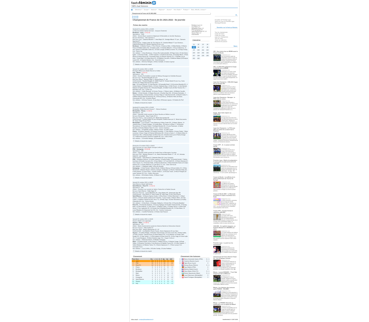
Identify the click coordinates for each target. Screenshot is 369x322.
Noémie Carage (174, 241)
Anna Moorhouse (147, 53)
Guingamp (140, 149)
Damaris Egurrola (151, 44)
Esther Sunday (156, 248)
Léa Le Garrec (148, 118)
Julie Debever (169, 131)
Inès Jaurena (149, 37)
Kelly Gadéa (147, 227)
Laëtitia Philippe (144, 232)
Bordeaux (136, 32)
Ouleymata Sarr (173, 192)
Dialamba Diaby (156, 157)
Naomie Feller (148, 79)
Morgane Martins (148, 86)
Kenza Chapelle (154, 136)
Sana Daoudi (146, 157)
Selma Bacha (142, 56)
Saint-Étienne (137, 186)
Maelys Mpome (178, 122)
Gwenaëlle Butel (164, 84)
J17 (194, 55)
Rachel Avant (148, 234)
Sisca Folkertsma (179, 48)
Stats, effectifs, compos (198, 9)
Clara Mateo (162, 192)
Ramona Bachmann (161, 162)
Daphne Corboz (162, 206)
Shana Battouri (159, 234)
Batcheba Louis (137, 89)
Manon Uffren (176, 197)
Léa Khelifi (142, 156)
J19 (203, 55)
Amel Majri (158, 39)
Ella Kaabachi (156, 236)
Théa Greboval (142, 206)
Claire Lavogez (160, 49)
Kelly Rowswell (147, 91)
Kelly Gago (151, 191)
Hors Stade (177, 9)
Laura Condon (155, 194)
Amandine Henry (154, 56)
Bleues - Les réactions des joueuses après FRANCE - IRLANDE (224, 288)
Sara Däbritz (158, 161)
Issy (134, 72)
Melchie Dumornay (148, 96)
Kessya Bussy (159, 79)
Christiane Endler (143, 54)
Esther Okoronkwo (175, 199)
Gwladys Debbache (157, 203)
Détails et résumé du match (143, 64)
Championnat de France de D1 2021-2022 (144, 13)
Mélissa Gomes (170, 49)
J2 (198, 44)
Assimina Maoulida (178, 84)
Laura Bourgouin (141, 238)
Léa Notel (157, 100)
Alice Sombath (159, 61)
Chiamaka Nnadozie (146, 205)
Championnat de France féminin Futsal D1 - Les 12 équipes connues (224, 257)
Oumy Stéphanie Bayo (161, 86)
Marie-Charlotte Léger (154, 238)
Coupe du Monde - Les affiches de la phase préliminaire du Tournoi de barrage (224, 178)
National (153, 9)
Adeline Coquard (143, 199)
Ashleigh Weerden (158, 126)
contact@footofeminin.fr (146, 319)
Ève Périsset (156, 42)
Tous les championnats (221, 32)
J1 (194, 44)
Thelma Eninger (181, 135)
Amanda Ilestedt (177, 159)
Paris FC (145, 186)
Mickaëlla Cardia (147, 49)
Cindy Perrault (146, 168)
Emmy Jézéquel (156, 170)
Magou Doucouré (145, 82)
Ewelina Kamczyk (168, 119)
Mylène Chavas (146, 46)
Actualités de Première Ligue (223, 20)
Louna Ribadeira (150, 192)
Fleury (143, 111)
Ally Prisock (173, 86)
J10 (198, 50)
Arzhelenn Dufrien (148, 175)
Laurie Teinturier (137, 173)
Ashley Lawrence (155, 159)
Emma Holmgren (148, 61)
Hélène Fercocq (163, 241)
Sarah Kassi (136, 135)
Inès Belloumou (155, 122)
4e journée (135, 16)
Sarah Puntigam (147, 124)
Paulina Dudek (166, 159)
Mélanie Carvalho (180, 91)
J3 (203, 44)
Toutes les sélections (221, 40)
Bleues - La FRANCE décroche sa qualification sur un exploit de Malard (224, 303)
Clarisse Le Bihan (169, 124)
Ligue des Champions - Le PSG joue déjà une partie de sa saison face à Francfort (224, 129)
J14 (198, 53)
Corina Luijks (184, 236)
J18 (198, 55)
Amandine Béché (160, 138)
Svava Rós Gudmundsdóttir (161, 53)
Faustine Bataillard (179, 203)
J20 (207, 55)
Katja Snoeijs (183, 49)
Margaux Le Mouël (169, 170)
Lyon (141, 32)
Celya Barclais (154, 84)
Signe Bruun (150, 58)
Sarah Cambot (157, 171)
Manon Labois (169, 91)
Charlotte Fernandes (157, 131)
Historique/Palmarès (220, 23)
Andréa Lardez (146, 42)
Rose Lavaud (175, 245)
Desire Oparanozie (149, 229)
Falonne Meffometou (155, 133)
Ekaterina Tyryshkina (145, 243)
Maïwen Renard (148, 154)
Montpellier (136, 111)
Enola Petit (168, 203)
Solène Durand (143, 241)
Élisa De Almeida (158, 166)
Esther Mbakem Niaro (146, 128)
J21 (194, 58)
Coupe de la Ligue (220, 35)
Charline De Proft (179, 100)
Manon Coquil (159, 175)
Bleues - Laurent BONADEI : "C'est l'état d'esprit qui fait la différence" (225, 272)
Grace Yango (138, 121)
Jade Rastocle (169, 95)
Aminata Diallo (149, 162)
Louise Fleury (147, 171)
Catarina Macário (148, 39)
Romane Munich (147, 239)
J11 (203, 50)
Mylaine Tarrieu (149, 245)
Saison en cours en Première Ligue (224, 21)
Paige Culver (175, 53)
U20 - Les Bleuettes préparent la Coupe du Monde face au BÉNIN (224, 67)
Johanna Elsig (136, 124)
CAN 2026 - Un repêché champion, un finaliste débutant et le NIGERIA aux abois (224, 227)
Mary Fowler (150, 116)
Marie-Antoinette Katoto (164, 154)
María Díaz (158, 135)
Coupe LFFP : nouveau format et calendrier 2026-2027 (223, 211)
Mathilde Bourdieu (166, 208)
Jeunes (169, 9)
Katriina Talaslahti (145, 131)
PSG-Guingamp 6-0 (197, 30)
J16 (207, 53)
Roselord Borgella (147, 77)
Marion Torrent (159, 129)
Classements (195, 34)
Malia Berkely (176, 46)
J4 (207, 44)
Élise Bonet (146, 194)
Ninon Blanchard (173, 196)
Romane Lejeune (167, 100)
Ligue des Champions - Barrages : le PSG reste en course (224, 98)
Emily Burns (146, 203)
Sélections (138, 9)
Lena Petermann (172, 126)
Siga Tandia (145, 236)
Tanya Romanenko (138, 95)
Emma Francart (147, 100)
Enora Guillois (176, 168)
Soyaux (135, 222)
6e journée (135, 18)
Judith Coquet (169, 129)
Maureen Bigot (148, 135)
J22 (198, 58)
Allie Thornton (178, 88)
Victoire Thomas (158, 91)
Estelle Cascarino (145, 161)
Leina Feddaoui (167, 248)
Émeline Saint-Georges (158, 232)
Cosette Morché (142, 84)
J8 (207, 47)
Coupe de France (219, 34)
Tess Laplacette (142, 208)
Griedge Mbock (169, 39)
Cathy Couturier (138, 234)
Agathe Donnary (143, 88)
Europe (146, 9)
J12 (207, 50)
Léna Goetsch (153, 241)
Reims (139, 72)
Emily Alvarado (143, 93)
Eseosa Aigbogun (159, 205)
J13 (194, 53)
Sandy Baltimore (146, 164)
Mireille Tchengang (160, 239)
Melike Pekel (137, 96)
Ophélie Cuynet (166, 243)
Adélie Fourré (158, 81)
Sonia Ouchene (149, 95)
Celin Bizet (157, 164)
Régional (161, 9)
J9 (194, 50)
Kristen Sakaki (143, 197)
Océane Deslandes (179, 93)
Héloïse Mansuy (165, 168)
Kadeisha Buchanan (138, 44)
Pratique (185, 9)
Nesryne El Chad (154, 197)
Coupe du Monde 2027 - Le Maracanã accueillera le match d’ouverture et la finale (224, 195)
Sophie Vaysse (173, 206)
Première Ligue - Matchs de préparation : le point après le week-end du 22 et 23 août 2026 (225, 162)
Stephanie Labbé (147, 166)
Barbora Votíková (143, 159)
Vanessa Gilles (166, 46)
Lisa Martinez (146, 231)
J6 (198, 47)
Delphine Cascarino (164, 58)
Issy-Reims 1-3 (196, 26)
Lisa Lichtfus (146, 248)
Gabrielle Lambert (148, 129)
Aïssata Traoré (169, 171)
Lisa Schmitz (146, 122)
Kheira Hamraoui (181, 161)
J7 (203, 47)
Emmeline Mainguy (148, 138)
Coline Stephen (180, 243)
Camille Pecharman (148, 212)
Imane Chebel (179, 131)
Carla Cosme (170, 232)
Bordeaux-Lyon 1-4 (197, 25)
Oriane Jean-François (162, 212)
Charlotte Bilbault (168, 42)
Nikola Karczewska (161, 118)
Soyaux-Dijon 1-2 (196, 33)
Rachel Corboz (182, 95)
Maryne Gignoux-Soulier (151, 196)
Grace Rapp (159, 95)
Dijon (140, 222)
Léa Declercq (156, 243)
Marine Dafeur (182, 133)
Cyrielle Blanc (158, 124)
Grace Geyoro (136, 162)
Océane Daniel (169, 81)
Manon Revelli (155, 168)
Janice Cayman (170, 61)
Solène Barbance (137, 245)
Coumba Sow (155, 208)
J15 (203, 53)
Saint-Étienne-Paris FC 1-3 (199, 31)
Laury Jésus (153, 199)
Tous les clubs (219, 38)
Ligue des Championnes (221, 37)
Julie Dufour (184, 53)
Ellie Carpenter (155, 54)
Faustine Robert (147, 119)
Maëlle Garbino (142, 48)
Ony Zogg (175, 236)
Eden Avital (165, 236)
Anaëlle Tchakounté (172, 205)
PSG (134, 149)
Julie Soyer (152, 206)
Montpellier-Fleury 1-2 (198, 28)
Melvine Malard (176, 58)
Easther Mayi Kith (166, 93)
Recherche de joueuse (221, 41)
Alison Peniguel (179, 171)
